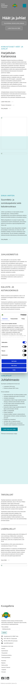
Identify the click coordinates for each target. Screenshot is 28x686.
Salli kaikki (14, 361)
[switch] (24, 346)
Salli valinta (14, 365)
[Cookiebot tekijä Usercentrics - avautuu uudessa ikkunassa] (20, 315)
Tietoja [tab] (23, 318)
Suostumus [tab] (5, 318)
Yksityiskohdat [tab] (14, 318)
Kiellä (14, 370)
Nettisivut (3, 683)
